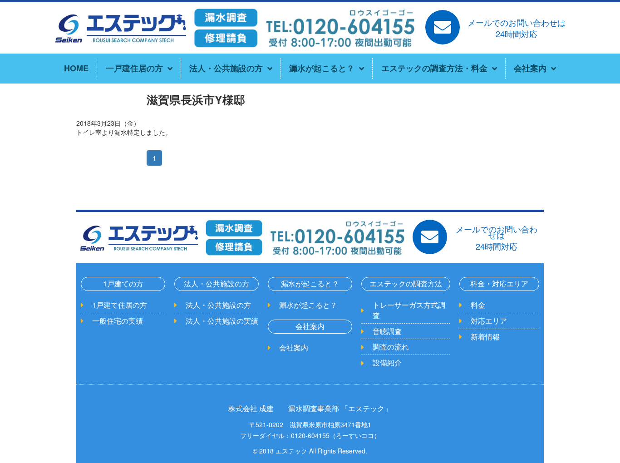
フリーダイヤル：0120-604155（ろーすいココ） (310, 435)
